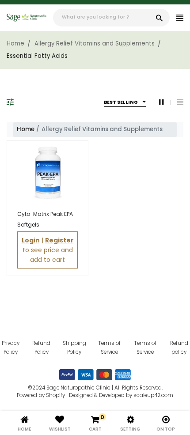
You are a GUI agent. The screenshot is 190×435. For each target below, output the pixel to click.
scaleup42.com (153, 395)
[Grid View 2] (165, 102)
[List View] (180, 102)
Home (25, 129)
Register (59, 240)
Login (31, 240)
